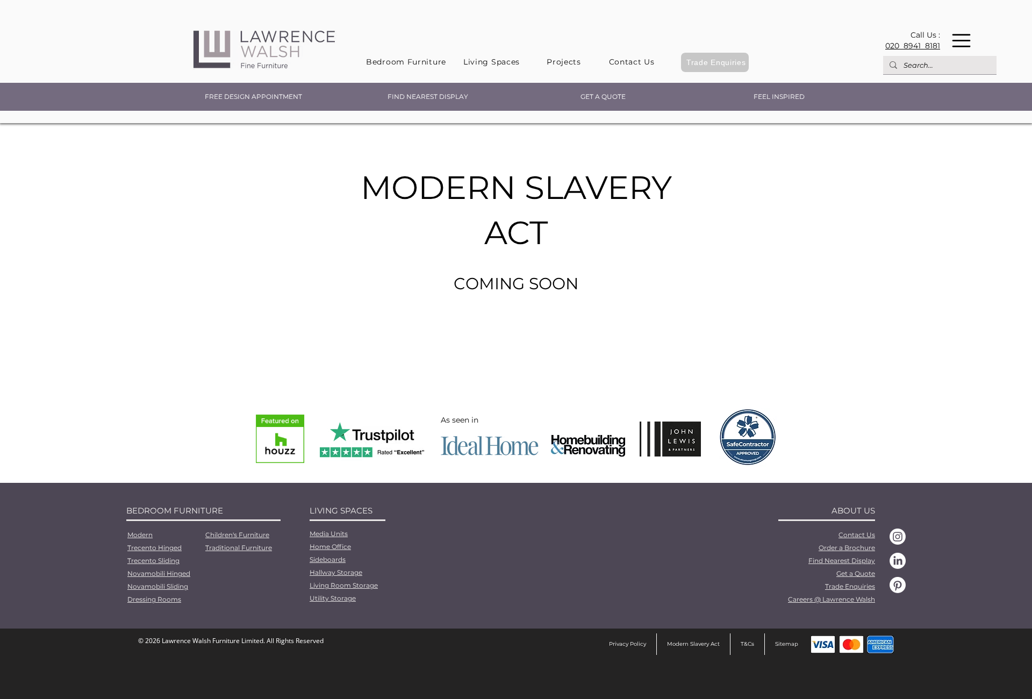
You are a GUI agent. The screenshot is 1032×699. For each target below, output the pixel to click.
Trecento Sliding (153, 561)
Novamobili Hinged (158, 573)
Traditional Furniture (238, 548)
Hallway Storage (336, 572)
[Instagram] (898, 537)
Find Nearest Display (841, 561)
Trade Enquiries (850, 586)
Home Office (330, 547)
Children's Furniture (237, 535)
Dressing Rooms (154, 599)
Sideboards (328, 559)
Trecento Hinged (154, 548)
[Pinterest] (898, 585)
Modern (140, 535)
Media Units (329, 534)
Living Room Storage (344, 585)
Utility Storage (333, 598)
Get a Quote (855, 573)
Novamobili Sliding (157, 586)
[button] (961, 40)
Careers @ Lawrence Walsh (831, 599)
